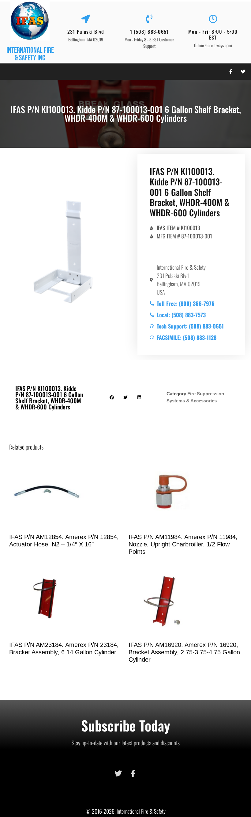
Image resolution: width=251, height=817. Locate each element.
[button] (7, 71)
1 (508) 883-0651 (149, 31)
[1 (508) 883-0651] (149, 19)
